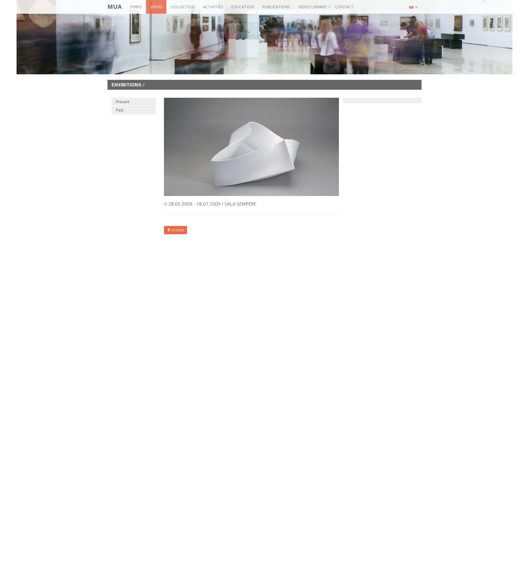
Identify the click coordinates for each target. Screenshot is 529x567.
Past (120, 110)
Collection (183, 6)
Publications (276, 6)
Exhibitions (126, 84)
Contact (344, 6)
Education (242, 6)
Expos (156, 6)
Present (122, 101)
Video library (312, 6)
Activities (213, 6)
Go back (177, 230)
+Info (136, 6)
